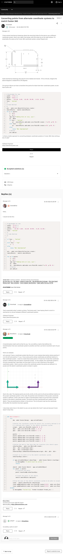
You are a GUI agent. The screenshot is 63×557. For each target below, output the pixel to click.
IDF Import (16, 281)
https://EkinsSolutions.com (19, 504)
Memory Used (6, 283)
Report (31, 157)
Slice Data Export (53, 281)
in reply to (24, 304)
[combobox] (23, 2)
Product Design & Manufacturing (14, 13)
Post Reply (54, 538)
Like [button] (31, 153)
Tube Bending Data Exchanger (40, 281)
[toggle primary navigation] (2, 2)
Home (2, 13)
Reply (31, 150)
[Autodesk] (8, 2)
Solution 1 (7, 174)
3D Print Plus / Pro (7, 281)
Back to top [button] (8, 551)
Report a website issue (53, 551)
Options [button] (59, 18)
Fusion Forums (27, 13)
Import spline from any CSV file (45, 283)
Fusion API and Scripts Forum (39, 13)
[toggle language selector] (51, 2)
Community (4, 9)
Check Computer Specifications (28, 283)
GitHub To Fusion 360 (25, 281)
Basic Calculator (15, 283)
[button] (61, 23)
